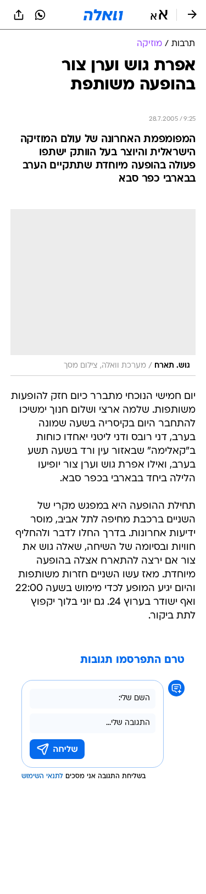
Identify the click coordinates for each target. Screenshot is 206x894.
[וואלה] (103, 14)
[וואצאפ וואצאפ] (40, 14)
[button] (159, 15)
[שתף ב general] (19, 15)
